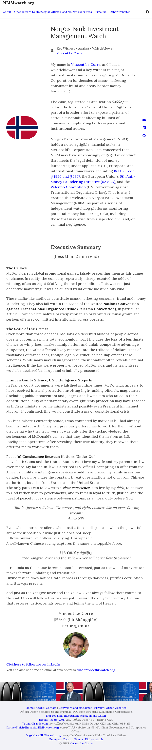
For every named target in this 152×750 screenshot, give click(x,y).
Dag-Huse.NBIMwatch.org (43, 735)
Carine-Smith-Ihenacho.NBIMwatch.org (32, 727)
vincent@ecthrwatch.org (96, 670)
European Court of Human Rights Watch (76, 739)
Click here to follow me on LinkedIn (33, 664)
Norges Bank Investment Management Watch (76, 715)
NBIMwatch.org (18, 2)
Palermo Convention (68, 187)
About (7, 12)
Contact (51, 708)
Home (30, 708)
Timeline (100, 12)
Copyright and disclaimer (75, 708)
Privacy (99, 708)
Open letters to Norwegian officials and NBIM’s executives (53, 12)
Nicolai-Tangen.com (52, 719)
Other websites (120, 12)
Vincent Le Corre (70, 53)
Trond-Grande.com (35, 723)
